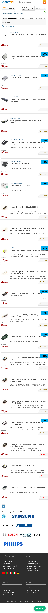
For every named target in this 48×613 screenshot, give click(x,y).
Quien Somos (7, 561)
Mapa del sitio (31, 568)
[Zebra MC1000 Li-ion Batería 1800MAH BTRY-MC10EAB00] (29, 83)
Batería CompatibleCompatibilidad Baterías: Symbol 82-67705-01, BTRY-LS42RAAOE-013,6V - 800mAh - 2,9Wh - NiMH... (27, 255)
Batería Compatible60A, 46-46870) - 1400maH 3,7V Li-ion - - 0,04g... (28, 298)
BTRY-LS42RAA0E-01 (16, 183)
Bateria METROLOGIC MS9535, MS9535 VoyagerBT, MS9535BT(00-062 (28, 294)
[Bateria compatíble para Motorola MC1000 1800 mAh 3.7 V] (4, 56)
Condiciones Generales (10, 566)
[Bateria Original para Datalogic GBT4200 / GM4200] (4, 35)
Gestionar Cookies (33, 571)
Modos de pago (32, 593)
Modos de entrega (33, 590)
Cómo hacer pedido (33, 564)
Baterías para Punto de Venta (13, 14)
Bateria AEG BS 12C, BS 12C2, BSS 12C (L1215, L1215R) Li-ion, (28, 337)
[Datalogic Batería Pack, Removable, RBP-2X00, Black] (4, 121)
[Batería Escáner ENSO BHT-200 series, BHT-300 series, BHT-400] (4, 423)
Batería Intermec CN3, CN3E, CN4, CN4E (24, 466)
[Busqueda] (44, 2)
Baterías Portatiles (9, 595)
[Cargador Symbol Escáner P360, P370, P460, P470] (4, 488)
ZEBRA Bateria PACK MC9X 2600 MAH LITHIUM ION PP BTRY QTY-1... (28, 148)
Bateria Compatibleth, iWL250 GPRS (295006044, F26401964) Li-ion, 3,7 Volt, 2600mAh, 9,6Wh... (28, 320)
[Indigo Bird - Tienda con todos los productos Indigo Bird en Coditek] (26, 534)
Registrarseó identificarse (26, 8)
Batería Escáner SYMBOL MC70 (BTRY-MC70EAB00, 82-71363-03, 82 (28, 402)
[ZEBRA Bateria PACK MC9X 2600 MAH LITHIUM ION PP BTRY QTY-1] (4, 143)
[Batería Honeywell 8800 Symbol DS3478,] (4, 207)
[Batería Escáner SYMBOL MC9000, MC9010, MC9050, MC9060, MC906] (4, 380)
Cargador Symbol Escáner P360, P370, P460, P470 (27, 487)
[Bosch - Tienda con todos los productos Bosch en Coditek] (10, 534)
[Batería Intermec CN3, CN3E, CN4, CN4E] (4, 466)
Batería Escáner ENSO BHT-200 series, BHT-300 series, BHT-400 (27, 424)
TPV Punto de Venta (13, 12)
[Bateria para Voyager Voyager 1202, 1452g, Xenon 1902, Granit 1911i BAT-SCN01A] (29, 104)
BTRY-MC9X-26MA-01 (17, 140)
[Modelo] (24, 54)
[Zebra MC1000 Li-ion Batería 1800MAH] (4, 78)
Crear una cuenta (32, 561)
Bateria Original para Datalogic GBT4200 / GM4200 (28, 35)
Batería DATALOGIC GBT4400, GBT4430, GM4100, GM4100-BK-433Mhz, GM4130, (27, 230)
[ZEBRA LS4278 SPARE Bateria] (4, 186)
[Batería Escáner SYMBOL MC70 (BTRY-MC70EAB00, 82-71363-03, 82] (4, 401)
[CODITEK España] (8, 2)
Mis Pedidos (31, 588)
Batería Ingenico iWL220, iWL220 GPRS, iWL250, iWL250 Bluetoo (27, 316)
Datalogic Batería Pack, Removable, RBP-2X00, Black (27, 122)
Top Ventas (6, 590)
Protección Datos (8, 568)
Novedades (7, 588)
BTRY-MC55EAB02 (15, 161)
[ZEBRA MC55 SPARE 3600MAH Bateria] (4, 164)
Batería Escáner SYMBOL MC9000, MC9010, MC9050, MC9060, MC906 (28, 380)
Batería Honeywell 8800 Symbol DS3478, (24, 207)
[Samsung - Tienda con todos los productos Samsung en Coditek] (23, 516)
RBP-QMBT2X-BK (15, 118)
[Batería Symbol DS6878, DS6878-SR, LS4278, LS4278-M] (4, 250)
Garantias (30, 595)
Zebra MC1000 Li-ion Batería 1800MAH (23, 78)
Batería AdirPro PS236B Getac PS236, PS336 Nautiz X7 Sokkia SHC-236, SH (28, 445)
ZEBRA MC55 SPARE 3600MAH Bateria (23, 164)
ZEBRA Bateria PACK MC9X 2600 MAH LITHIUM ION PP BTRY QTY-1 (29, 143)
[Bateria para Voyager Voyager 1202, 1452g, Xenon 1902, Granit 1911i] (4, 100)
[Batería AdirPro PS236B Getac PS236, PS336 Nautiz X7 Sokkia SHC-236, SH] (4, 445)
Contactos (6, 564)
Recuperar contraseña (34, 566)
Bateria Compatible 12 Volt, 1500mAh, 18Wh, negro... (24, 341)
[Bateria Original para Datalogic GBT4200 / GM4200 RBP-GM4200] (29, 40)
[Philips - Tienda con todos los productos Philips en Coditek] (13, 543)
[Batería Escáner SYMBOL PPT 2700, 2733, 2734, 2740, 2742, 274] (4, 358)
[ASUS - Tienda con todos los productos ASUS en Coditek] (24, 525)
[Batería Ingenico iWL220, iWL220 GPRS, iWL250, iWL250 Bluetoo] (4, 315)
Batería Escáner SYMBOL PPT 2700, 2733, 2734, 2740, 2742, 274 (28, 359)
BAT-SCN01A (14, 97)
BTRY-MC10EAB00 (15, 75)
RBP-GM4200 (14, 32)
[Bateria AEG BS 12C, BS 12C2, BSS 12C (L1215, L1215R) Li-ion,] (4, 337)
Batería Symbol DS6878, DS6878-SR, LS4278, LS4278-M (29, 250)
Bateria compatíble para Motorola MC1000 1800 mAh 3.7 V (27, 57)
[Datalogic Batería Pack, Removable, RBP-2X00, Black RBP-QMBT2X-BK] (29, 126)
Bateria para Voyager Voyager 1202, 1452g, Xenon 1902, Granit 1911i (28, 100)
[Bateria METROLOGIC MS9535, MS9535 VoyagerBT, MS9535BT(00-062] (4, 294)
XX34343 (12, 248)
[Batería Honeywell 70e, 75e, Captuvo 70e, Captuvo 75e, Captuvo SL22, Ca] (4, 272)
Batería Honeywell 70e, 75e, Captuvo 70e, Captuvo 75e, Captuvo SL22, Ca (28, 273)
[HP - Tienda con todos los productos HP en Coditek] (6, 516)
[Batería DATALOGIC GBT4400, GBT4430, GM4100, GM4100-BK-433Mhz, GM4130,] (4, 229)
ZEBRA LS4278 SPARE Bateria (20, 185)
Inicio (3, 12)
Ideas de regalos (8, 593)
